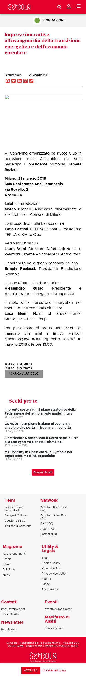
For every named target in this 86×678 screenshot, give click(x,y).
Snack (7, 559)
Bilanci (46, 584)
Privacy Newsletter (54, 573)
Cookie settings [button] (54, 670)
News (6, 574)
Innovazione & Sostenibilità (14, 509)
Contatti (9, 602)
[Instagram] (25, 81)
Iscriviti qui (8, 629)
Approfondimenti (14, 553)
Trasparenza (50, 589)
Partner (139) (48, 534)
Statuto (46, 579)
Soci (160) (46, 523)
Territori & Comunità (18, 526)
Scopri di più (43, 472)
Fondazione (55, 20)
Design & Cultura (15, 515)
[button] (65, 80)
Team (45, 557)
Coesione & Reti (15, 520)
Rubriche (9, 569)
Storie (7, 564)
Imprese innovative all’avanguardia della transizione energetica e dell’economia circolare (43, 43)
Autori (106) (47, 528)
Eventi (51, 602)
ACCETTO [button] (31, 670)
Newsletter (12, 623)
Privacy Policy (51, 568)
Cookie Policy (51, 563)
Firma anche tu (54, 628)
